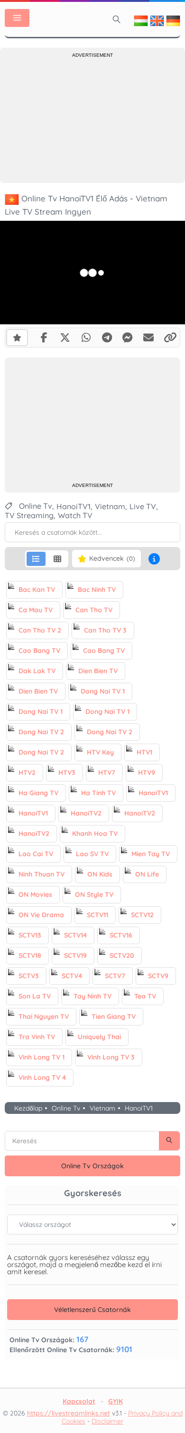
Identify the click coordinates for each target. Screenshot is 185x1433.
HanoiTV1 (139, 1108)
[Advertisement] (92, 119)
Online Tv (66, 1108)
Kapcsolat (79, 1401)
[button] (154, 559)
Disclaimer (107, 1421)
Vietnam (102, 1108)
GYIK (115, 1401)
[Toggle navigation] (17, 18)
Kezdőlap (28, 1108)
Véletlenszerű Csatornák (92, 1309)
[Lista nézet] (36, 559)
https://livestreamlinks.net (68, 1413)
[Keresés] (116, 19)
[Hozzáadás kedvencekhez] (17, 337)
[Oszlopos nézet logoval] (57, 559)
